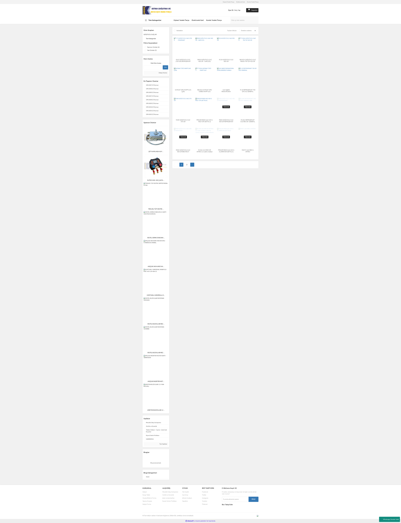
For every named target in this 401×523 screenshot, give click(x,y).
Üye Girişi (185, 495)
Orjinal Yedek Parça (228, 2)
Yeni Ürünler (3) (152, 50)
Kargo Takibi (146, 495)
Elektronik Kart (240, 2)
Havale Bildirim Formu (149, 498)
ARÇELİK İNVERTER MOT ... (156, 381)
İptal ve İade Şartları (168, 498)
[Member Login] (226, 10)
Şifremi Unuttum (187, 498)
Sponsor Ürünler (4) (153, 47)
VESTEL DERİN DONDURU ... (156, 238)
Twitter (204, 495)
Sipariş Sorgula (147, 501)
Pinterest (204, 504)
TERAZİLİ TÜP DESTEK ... (156, 209)
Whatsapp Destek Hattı (391, 519)
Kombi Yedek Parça (252, 2)
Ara (165, 67)
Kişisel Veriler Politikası (169, 501)
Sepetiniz (185, 501)
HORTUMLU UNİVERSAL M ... (156, 295)
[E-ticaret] (200, 521)
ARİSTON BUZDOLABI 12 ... (155, 410)
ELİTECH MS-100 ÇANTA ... (155, 180)
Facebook (205, 492)
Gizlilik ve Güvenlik (168, 495)
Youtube (204, 501)
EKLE (253, 499)
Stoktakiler (179, 30)
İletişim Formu (147, 504)
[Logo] (157, 10)
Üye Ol (230, 10)
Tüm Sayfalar (163, 444)
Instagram (205, 498)
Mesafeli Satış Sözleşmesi (170, 492)
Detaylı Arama (162, 73)
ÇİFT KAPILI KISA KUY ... (155, 152)
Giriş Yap (237, 10)
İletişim (145, 492)
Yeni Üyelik (185, 492)
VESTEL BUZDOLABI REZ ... (155, 324)
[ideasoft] (189, 521)
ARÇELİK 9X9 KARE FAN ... (156, 266)
